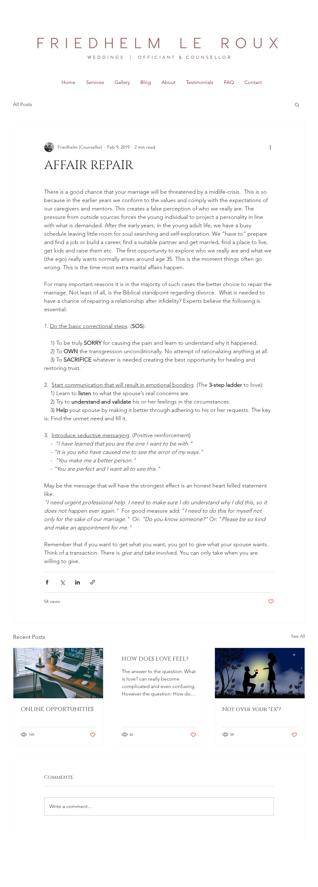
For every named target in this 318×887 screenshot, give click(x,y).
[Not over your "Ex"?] (260, 673)
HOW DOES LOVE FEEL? (155, 659)
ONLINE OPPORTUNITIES (57, 709)
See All (298, 636)
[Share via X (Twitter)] (62, 582)
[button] (297, 104)
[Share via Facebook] (47, 582)
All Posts (22, 104)
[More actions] (270, 147)
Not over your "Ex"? (251, 709)
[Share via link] (93, 582)
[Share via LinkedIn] (77, 582)
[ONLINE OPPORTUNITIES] (58, 673)
